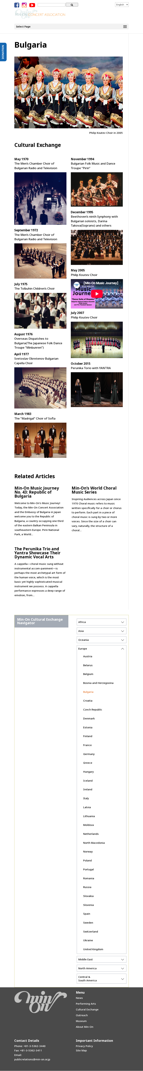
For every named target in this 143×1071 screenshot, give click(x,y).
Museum (81, 1021)
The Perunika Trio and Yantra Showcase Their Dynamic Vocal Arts (37, 553)
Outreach (82, 1015)
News (79, 998)
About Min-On (84, 1026)
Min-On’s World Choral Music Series (94, 490)
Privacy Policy (84, 1046)
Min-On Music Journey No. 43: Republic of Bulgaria (36, 492)
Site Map (81, 1050)
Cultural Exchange (87, 1009)
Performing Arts (86, 1003)
